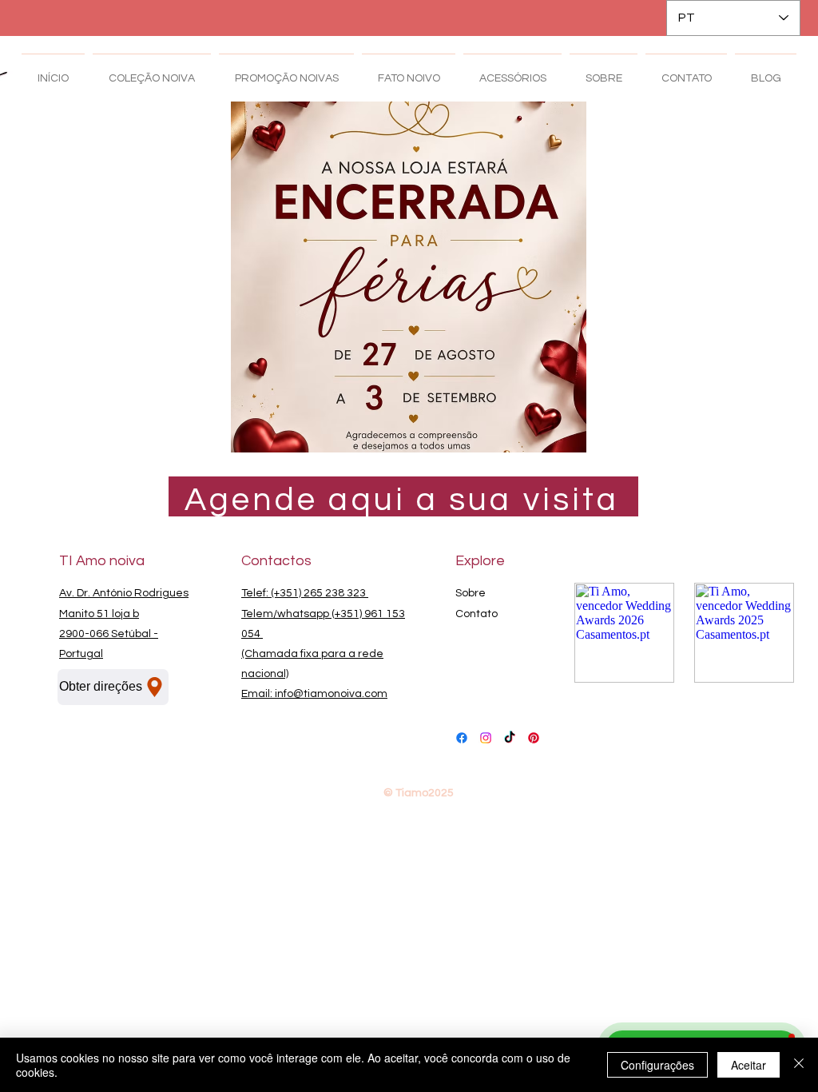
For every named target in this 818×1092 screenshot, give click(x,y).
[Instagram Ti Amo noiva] (485, 738)
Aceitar (748, 1065)
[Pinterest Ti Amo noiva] (533, 738)
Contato (476, 614)
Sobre (470, 593)
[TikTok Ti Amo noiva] (509, 738)
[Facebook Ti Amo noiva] (462, 738)
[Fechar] (798, 1064)
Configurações (657, 1065)
